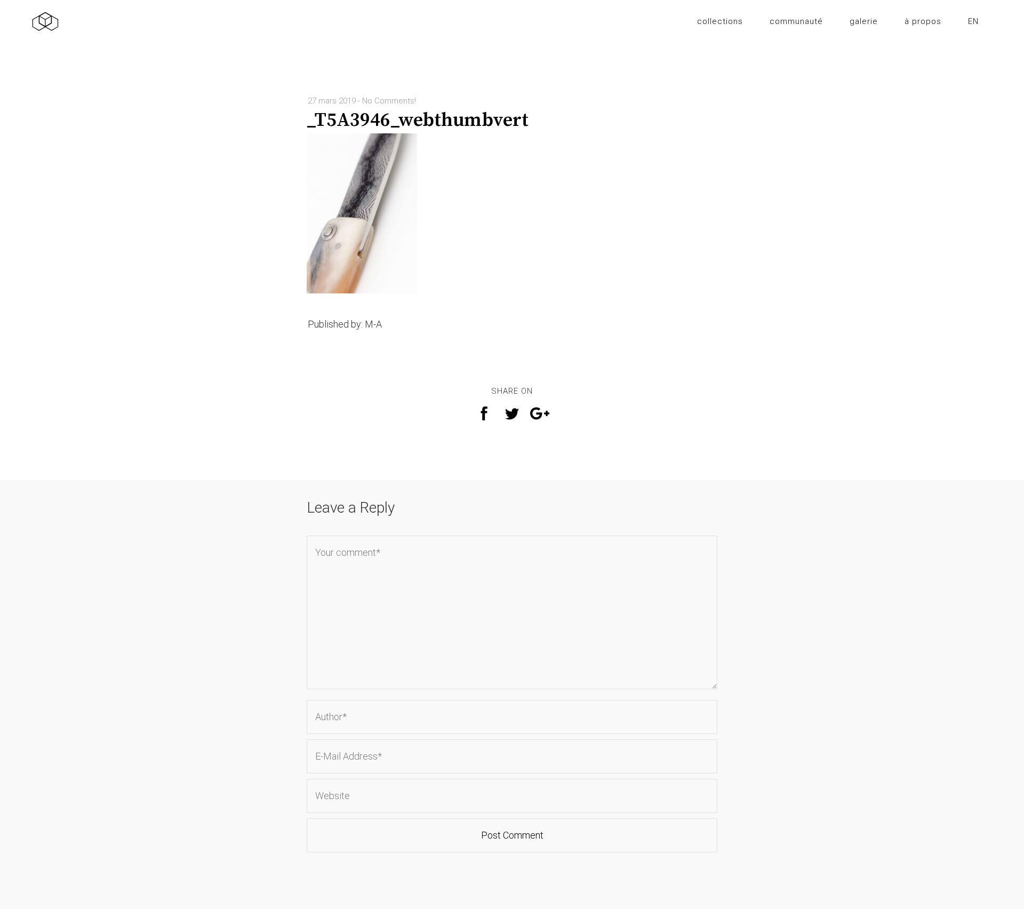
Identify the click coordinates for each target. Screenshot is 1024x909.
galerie (864, 21)
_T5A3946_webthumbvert (418, 120)
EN (973, 21)
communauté (796, 21)
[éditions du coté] (45, 21)
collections (720, 21)
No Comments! (389, 101)
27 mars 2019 (332, 101)
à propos (923, 21)
